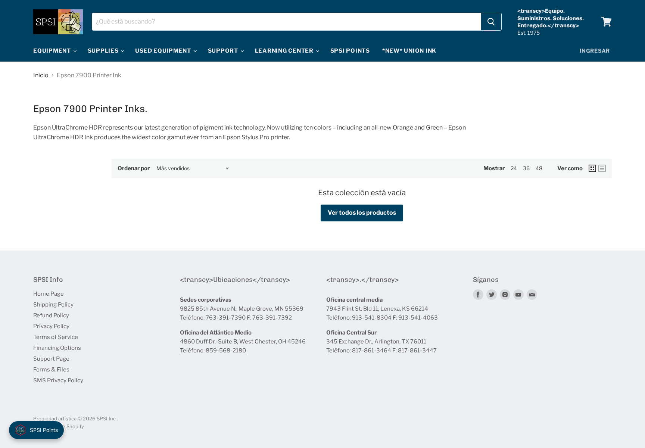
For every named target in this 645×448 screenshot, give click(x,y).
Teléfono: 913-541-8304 (359, 317)
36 (526, 168)
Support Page (51, 358)
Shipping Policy (53, 304)
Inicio (41, 75)
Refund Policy (51, 315)
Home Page (48, 293)
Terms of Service (55, 337)
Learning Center (285, 50)
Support (224, 50)
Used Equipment (163, 50)
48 (539, 168)
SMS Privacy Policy (58, 380)
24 (514, 168)
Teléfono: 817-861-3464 (358, 350)
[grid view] (592, 168)
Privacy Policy (51, 326)
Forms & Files (51, 369)
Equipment (52, 50)
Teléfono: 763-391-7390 (213, 317)
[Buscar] (491, 21)
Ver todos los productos (362, 212)
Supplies (104, 50)
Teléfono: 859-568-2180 (213, 350)
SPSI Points (350, 50)
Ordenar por (134, 168)
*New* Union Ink (409, 50)
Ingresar (595, 50)
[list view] (602, 168)
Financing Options (57, 348)
